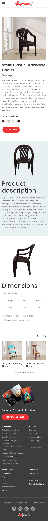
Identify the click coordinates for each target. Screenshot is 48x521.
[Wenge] (19, 121)
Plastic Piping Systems (10, 430)
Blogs (4, 477)
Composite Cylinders (10, 464)
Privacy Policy (34, 480)
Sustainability (34, 441)
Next (45, 336)
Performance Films (9, 460)
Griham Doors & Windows (11, 433)
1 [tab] (16, 372)
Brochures (6, 473)
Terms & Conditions (36, 484)
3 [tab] (21, 372)
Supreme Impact (35, 448)
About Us (32, 426)
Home (7, 53)
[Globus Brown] (4, 121)
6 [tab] (28, 372)
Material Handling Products (12, 456)
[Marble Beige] (9, 121)
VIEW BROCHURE (16, 417)
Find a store (33, 473)
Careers (5, 483)
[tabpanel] (12, 355)
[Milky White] (14, 121)
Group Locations (35, 437)
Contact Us (33, 470)
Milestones (33, 433)
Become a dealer (35, 477)
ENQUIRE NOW (11, 130)
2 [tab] (18, 372)
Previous (37, 335)
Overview (32, 430)
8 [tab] (33, 372)
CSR (30, 444)
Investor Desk (7, 470)
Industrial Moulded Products (13, 453)
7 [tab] (31, 372)
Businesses (6, 426)
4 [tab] (23, 372)
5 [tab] (26, 372)
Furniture (15, 53)
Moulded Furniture (9, 437)
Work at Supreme (8, 487)
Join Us (5, 490)
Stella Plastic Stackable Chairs (32, 53)
